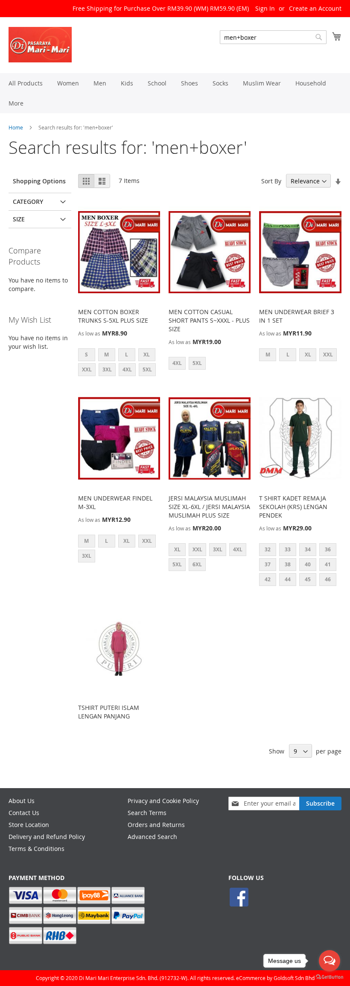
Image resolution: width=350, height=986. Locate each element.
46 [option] (328, 579)
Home (16, 127)
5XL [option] (147, 369)
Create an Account (315, 8)
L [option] (126, 354)
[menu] (175, 93)
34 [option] (308, 549)
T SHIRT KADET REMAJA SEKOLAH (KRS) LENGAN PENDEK (293, 506)
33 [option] (288, 549)
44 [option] (288, 579)
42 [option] (268, 579)
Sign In (265, 8)
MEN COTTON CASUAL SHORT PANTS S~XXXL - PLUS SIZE (209, 320)
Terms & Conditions (36, 849)
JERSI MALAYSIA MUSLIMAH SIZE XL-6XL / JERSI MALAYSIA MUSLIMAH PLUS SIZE (209, 506)
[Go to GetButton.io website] (329, 977)
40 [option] (308, 564)
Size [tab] (19, 219)
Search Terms (147, 813)
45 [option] (308, 579)
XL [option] (146, 354)
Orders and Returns (156, 825)
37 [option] (268, 564)
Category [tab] (28, 201)
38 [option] (288, 564)
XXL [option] (87, 369)
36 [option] (328, 549)
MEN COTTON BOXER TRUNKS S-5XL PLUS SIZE (113, 316)
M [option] (106, 354)
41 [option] (328, 564)
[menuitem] (25, 83)
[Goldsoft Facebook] (239, 905)
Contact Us (24, 813)
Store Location (29, 825)
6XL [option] (197, 564)
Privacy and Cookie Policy (163, 801)
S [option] (86, 354)
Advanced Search (152, 837)
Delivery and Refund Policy (47, 837)
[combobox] (273, 37)
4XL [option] (127, 369)
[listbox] (119, 363)
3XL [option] (107, 369)
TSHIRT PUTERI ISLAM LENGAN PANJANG (108, 711)
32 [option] (268, 549)
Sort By (271, 181)
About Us (22, 801)
